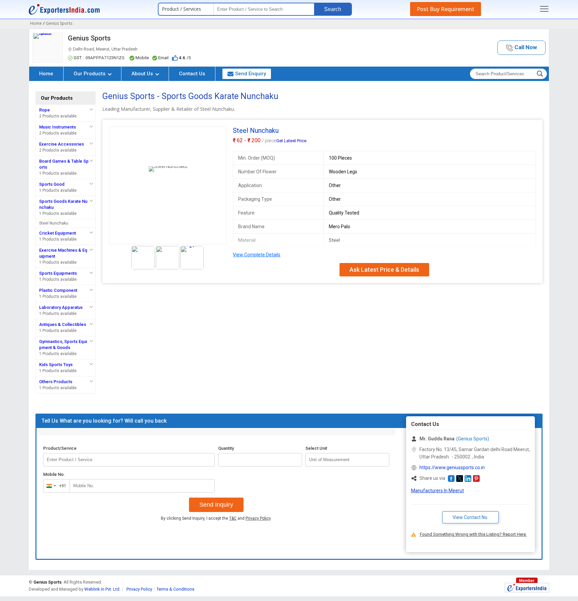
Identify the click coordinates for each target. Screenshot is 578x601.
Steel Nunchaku (53, 223)
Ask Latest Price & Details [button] (384, 269)
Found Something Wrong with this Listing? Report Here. (473, 534)
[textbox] (347, 459)
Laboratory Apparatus (61, 307)
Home (46, 74)
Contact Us (192, 74)
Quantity (226, 448)
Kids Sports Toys (56, 364)
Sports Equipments (58, 273)
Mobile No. (54, 474)
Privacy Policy (258, 518)
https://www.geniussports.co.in (452, 467)
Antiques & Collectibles (62, 324)
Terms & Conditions (175, 589)
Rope (44, 109)
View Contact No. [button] (470, 517)
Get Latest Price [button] (291, 140)
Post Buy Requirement (445, 9)
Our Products (90, 74)
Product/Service (60, 448)
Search (332, 9)
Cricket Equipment (57, 233)
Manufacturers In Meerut (437, 490)
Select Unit (316, 448)
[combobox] (55, 486)
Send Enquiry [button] (250, 74)
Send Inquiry (216, 504)
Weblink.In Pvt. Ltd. (102, 589)
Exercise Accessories (61, 144)
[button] (521, 48)
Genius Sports (89, 38)
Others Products (55, 381)
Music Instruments (57, 127)
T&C (232, 518)
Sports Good (52, 184)
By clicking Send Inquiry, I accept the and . (216, 518)
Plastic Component (58, 290)
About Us (142, 74)
